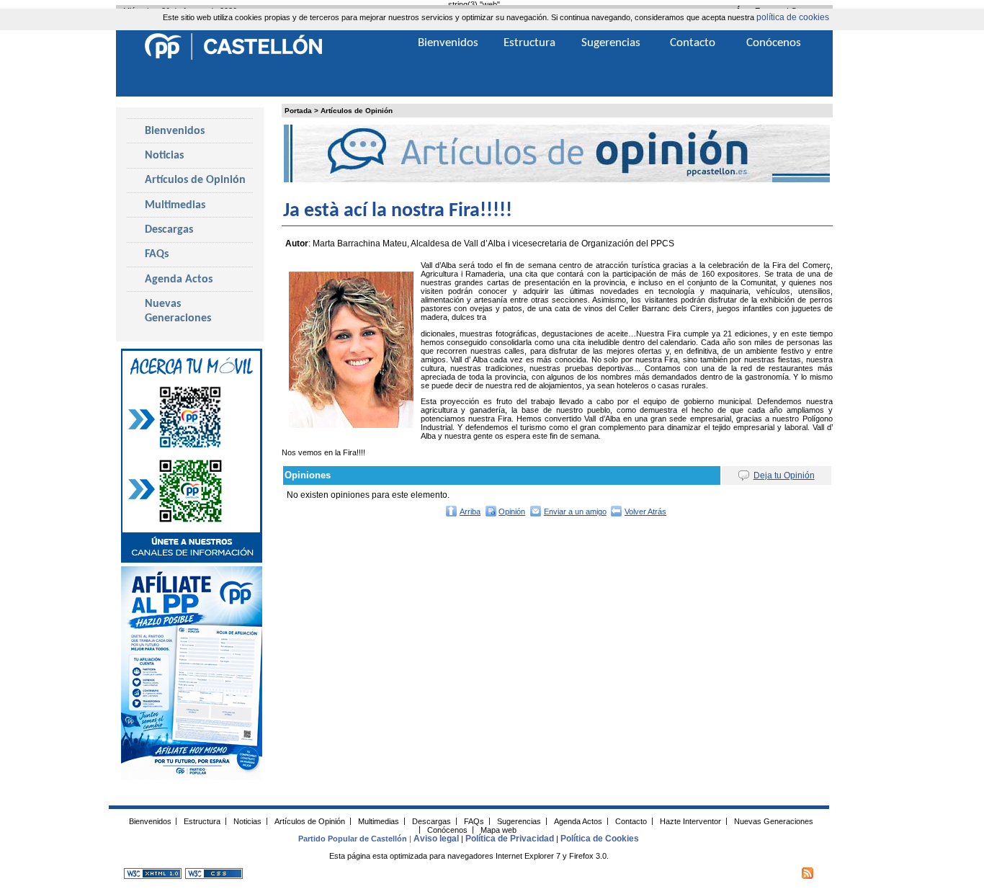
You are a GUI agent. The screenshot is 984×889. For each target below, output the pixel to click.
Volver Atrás (645, 511)
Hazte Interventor (690, 820)
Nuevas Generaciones (178, 311)
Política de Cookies (599, 839)
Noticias (164, 155)
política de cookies (792, 17)
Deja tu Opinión (784, 475)
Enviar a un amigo (575, 511)
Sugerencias (610, 43)
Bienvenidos (175, 131)
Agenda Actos (179, 279)
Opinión (511, 511)
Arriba (470, 511)
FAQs (157, 254)
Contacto (692, 43)
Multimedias (175, 205)
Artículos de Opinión (357, 111)
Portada (298, 111)
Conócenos (773, 43)
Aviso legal (436, 839)
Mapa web (498, 829)
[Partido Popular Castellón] (233, 57)
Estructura (529, 43)
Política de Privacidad (509, 839)
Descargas (169, 230)
